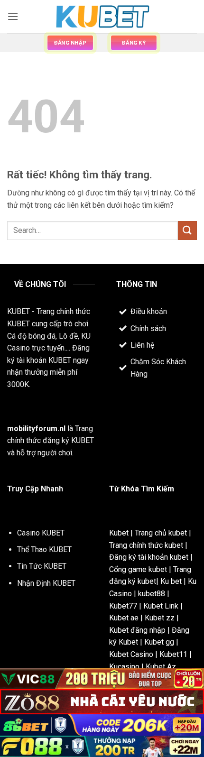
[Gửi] (187, 230)
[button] (13, 16)
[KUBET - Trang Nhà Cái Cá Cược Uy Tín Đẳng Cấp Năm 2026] (102, 17)
